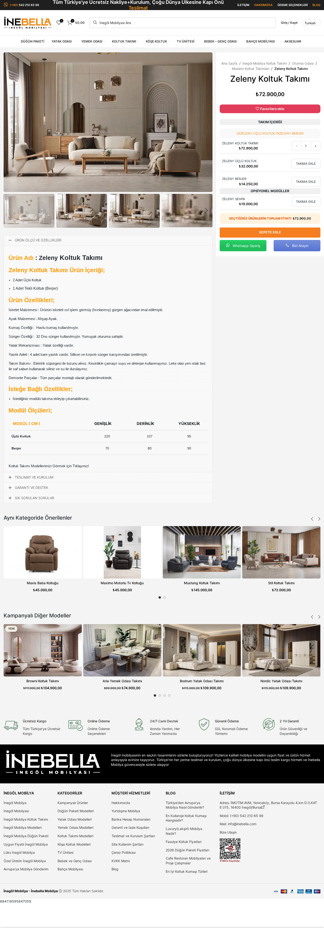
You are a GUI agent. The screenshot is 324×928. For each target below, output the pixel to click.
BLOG (316, 5)
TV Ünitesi (65, 852)
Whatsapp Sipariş (246, 246)
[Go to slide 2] (164, 597)
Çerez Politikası (123, 852)
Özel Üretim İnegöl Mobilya (25, 861)
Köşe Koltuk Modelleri (74, 844)
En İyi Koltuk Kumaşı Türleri (186, 871)
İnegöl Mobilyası (16, 811)
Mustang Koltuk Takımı (202, 583)
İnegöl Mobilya (15, 803)
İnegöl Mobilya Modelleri (22, 827)
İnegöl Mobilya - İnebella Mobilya (31, 891)
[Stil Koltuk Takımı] (281, 552)
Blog (115, 869)
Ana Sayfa (229, 63)
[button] (10, 211)
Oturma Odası (303, 63)
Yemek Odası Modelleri (75, 827)
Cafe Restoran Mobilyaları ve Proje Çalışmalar (188, 860)
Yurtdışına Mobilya (126, 811)
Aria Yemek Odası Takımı (122, 681)
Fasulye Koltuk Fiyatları (183, 842)
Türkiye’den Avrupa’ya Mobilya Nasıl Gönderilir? (185, 805)
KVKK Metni (121, 861)
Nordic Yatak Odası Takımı (281, 681)
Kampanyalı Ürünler (73, 803)
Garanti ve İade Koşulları (130, 827)
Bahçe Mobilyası (70, 869)
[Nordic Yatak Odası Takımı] (281, 650)
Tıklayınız (80, 466)
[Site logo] (28, 22)
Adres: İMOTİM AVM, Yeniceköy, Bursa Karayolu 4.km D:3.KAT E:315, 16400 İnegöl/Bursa (268, 805)
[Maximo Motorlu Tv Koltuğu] (122, 552)
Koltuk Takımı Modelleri (75, 836)
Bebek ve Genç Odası (75, 861)
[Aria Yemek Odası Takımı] (122, 650)
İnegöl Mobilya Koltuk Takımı (264, 63)
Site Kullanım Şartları (127, 844)
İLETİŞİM (243, 5)
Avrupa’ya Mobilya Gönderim (26, 869)
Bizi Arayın (299, 246)
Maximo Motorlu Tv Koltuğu (122, 583)
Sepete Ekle (270, 232)
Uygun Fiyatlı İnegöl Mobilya (26, 844)
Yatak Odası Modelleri (75, 819)
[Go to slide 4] (169, 695)
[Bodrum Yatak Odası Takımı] (202, 650)
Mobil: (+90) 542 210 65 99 (241, 816)
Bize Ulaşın (228, 832)
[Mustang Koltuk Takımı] (202, 552)
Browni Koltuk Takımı (42, 681)
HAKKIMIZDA (263, 5)
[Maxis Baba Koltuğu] (43, 552)
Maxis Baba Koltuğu (42, 583)
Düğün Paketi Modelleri (76, 811)
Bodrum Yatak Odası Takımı (202, 681)
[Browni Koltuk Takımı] (43, 650)
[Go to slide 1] (160, 597)
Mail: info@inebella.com (238, 824)
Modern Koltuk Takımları (250, 69)
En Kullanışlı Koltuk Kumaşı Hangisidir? (186, 818)
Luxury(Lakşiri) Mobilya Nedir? (184, 831)
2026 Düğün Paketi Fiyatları (187, 850)
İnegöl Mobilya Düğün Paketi (26, 836)
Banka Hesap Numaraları (131, 819)
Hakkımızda (121, 803)
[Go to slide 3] (164, 695)
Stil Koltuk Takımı (281, 583)
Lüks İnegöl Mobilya (19, 852)
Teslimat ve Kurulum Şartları (133, 836)
